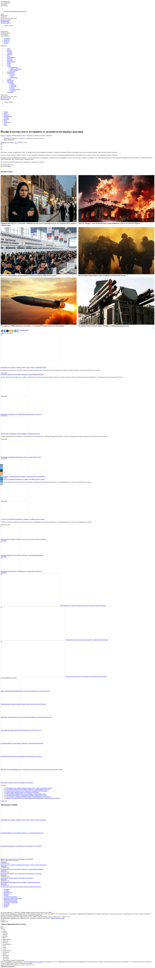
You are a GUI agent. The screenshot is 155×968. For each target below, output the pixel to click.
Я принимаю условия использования (13, 960)
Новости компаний (15, 69)
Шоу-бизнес (10, 80)
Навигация (7, 1)
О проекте (7, 891)
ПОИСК (6, 34)
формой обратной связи (57, 918)
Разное (9, 63)
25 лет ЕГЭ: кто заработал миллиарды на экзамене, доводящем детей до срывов (23, 479)
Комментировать (24, 330)
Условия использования (10, 896)
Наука (8, 56)
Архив (6, 907)
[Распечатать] (2, 149)
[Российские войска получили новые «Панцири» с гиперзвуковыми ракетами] (15, 395)
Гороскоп (9, 51)
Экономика (7, 38)
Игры (11, 76)
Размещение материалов (10, 899)
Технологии (10, 73)
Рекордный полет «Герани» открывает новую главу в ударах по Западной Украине (23, 367)
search (2, 921)
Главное (6, 112)
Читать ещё (4, 801)
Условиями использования (36, 961)
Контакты (6, 893)
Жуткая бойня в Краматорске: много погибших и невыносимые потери (20, 433)
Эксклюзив (10, 92)
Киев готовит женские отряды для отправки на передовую (23, 792)
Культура (9, 54)
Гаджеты (12, 74)
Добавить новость (6, 22)
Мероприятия (14, 67)
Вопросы (6, 905)
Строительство (11, 71)
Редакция (6, 889)
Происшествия (11, 61)
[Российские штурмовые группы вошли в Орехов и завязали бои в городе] (15, 455)
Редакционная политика (10, 901)
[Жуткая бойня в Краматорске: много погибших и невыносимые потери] (15, 432)
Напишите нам (8, 892)
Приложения (13, 77)
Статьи (9, 66)
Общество (6, 40)
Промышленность (15, 89)
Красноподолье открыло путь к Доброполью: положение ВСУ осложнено (21, 414)
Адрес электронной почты (8, 964)
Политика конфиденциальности (13, 898)
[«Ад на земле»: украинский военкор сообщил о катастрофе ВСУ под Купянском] (15, 475)
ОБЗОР (6, 31)
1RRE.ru (9, 166)
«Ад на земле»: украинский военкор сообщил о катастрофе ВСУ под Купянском (23, 476)
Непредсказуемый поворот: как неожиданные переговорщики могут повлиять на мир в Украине (33, 798)
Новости (3, 928)
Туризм (9, 79)
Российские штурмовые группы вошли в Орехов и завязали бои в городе (21, 457)
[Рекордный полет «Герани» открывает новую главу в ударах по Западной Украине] (30, 366)
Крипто (12, 87)
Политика (6, 41)
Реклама (6, 895)
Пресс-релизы (14, 70)
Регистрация (6, 20)
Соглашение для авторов (11, 902)
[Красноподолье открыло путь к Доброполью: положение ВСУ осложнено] (15, 413)
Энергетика (13, 86)
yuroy (16, 142)
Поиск (5, 4)
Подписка (6, 904)
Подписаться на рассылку (7, 966)
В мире (6, 43)
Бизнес (12, 83)
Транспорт (13, 85)
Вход (2, 20)
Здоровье (9, 53)
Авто (8, 48)
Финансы (13, 90)
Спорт (9, 64)
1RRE (82, 961)
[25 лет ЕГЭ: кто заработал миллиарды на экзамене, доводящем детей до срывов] (15, 500)
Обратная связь (5, 21)
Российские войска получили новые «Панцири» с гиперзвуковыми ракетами (22, 374)
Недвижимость (11, 57)
